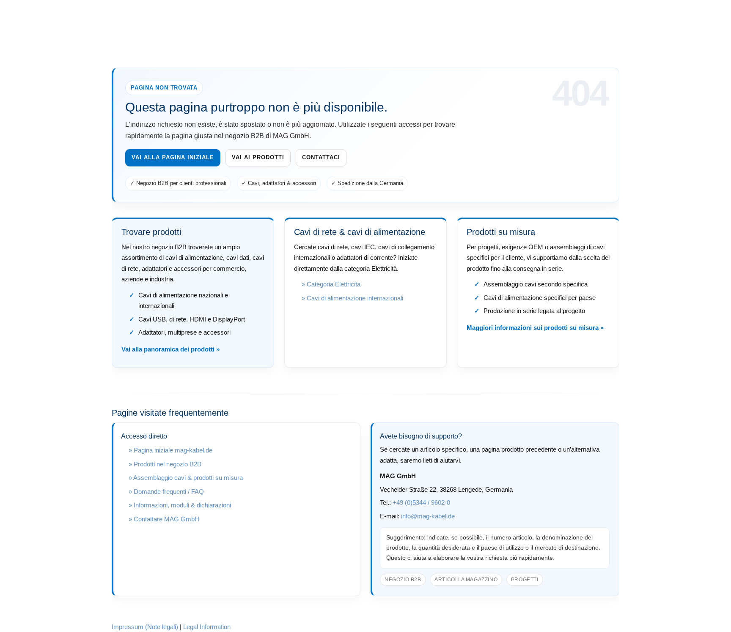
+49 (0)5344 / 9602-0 (421, 502)
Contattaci (321, 157)
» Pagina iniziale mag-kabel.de (170, 450)
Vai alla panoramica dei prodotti (167, 349)
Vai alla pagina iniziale (173, 157)
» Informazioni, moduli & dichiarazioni (180, 505)
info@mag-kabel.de (428, 516)
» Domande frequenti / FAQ (166, 491)
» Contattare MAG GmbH (164, 519)
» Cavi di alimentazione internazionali (352, 298)
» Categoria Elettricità (331, 284)
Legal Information (207, 626)
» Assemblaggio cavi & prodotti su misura (186, 477)
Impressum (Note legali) (145, 626)
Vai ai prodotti (258, 157)
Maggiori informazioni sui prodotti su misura (533, 327)
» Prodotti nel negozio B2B (165, 464)
